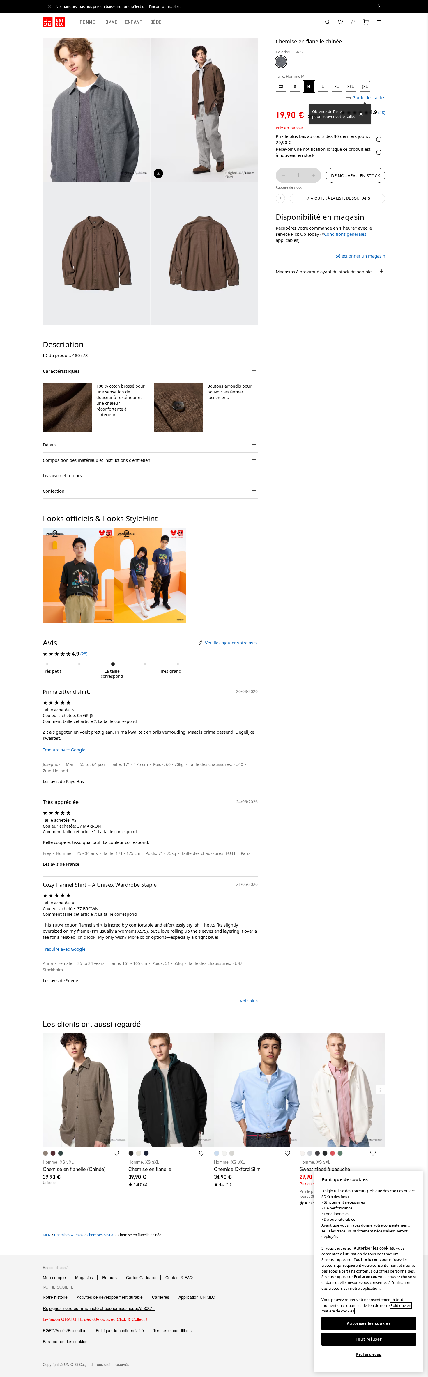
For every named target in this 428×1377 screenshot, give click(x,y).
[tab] (87, 22)
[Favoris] (340, 22)
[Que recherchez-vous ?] (327, 22)
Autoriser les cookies (369, 1323)
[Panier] (366, 22)
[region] (368, 1271)
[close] (49, 6)
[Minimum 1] (283, 175)
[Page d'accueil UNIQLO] (54, 22)
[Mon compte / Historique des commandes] (353, 22)
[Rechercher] (378, 22)
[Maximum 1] (313, 175)
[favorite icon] (116, 1153)
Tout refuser (369, 1339)
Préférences (368, 1354)
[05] (281, 61)
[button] (67, 407)
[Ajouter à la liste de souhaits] (108, 534)
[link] (220, 6)
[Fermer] (361, 114)
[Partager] (280, 198)
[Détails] (378, 152)
